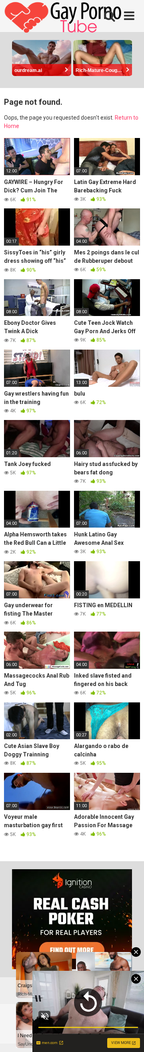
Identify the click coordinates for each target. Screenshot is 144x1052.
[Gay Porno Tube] (64, 18)
